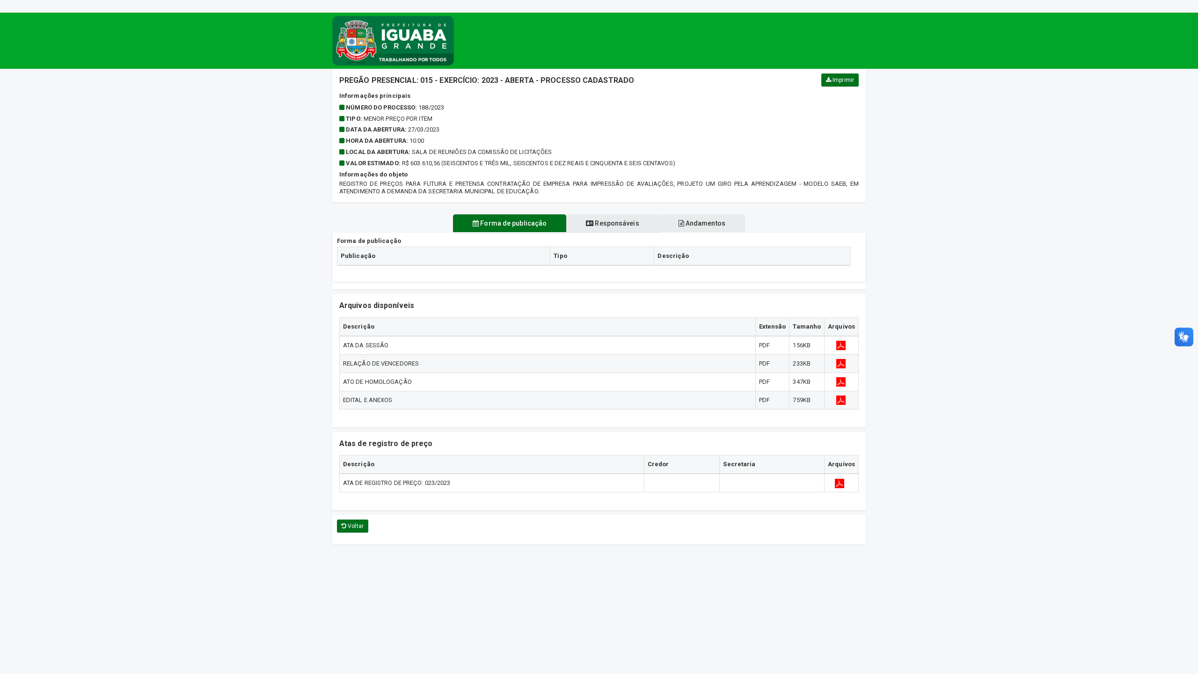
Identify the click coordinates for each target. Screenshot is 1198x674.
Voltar (355, 526)
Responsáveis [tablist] (616, 223)
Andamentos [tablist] (704, 223)
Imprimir (842, 80)
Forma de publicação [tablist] (513, 223)
